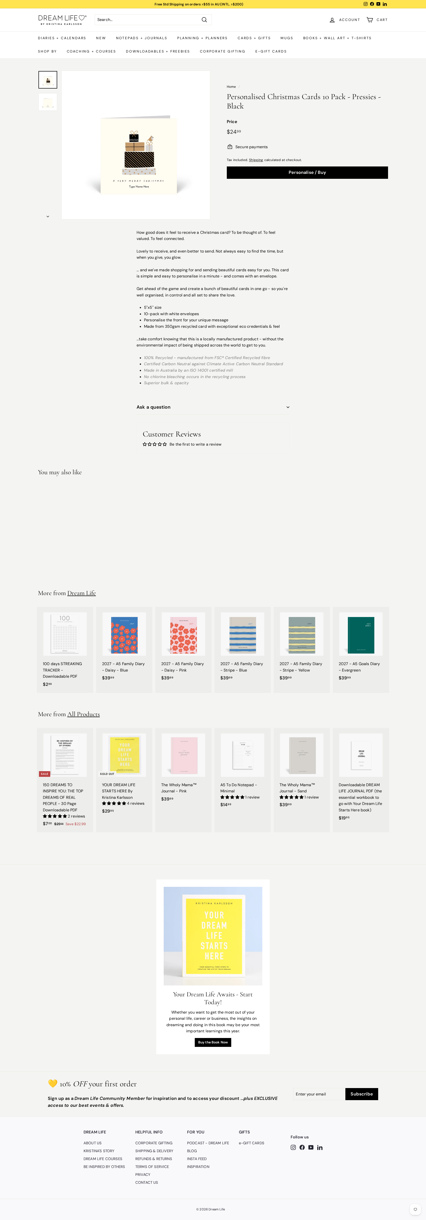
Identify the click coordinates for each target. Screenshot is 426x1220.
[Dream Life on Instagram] (293, 1147)
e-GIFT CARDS (271, 51)
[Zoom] (136, 145)
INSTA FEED (197, 1158)
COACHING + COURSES (91, 51)
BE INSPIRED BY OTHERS (104, 1166)
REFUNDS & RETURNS (153, 1158)
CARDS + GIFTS (254, 38)
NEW (101, 38)
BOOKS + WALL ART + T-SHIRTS (337, 38)
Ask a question (154, 407)
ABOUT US (93, 1143)
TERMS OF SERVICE (152, 1166)
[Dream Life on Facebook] (302, 1147)
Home (231, 87)
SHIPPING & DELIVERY (154, 1150)
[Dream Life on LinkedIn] (319, 1147)
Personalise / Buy (307, 172)
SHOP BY (47, 51)
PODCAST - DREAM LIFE (208, 1143)
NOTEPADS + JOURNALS (141, 38)
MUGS (287, 38)
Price (232, 121)
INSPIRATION (198, 1166)
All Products (83, 714)
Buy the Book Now (213, 1042)
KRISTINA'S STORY (99, 1150)
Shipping (256, 160)
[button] (55, 816)
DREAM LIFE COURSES (103, 1158)
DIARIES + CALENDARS (62, 38)
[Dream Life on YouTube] (311, 1147)
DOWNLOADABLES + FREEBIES (158, 51)
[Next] (48, 215)
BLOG (192, 1150)
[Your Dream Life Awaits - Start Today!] (213, 936)
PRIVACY (142, 1174)
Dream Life (81, 593)
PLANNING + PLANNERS (202, 38)
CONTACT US (146, 1182)
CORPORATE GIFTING (223, 51)
